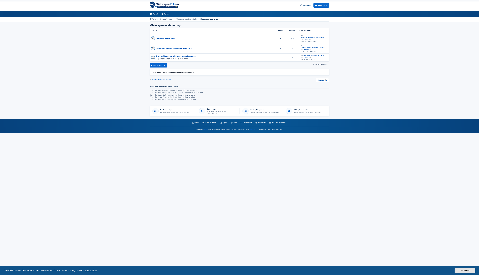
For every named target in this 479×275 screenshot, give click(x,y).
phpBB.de (252, 129)
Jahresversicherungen (166, 38)
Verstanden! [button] (465, 271)
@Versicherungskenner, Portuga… (313, 47)
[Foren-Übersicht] (165, 4)
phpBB (206, 129)
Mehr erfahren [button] (91, 270)
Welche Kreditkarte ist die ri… (314, 55)
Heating (306, 49)
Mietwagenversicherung (165, 25)
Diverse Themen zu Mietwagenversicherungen (175, 56)
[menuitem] (154, 14)
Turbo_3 (307, 39)
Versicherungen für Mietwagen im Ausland (174, 48)
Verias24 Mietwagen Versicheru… (313, 37)
